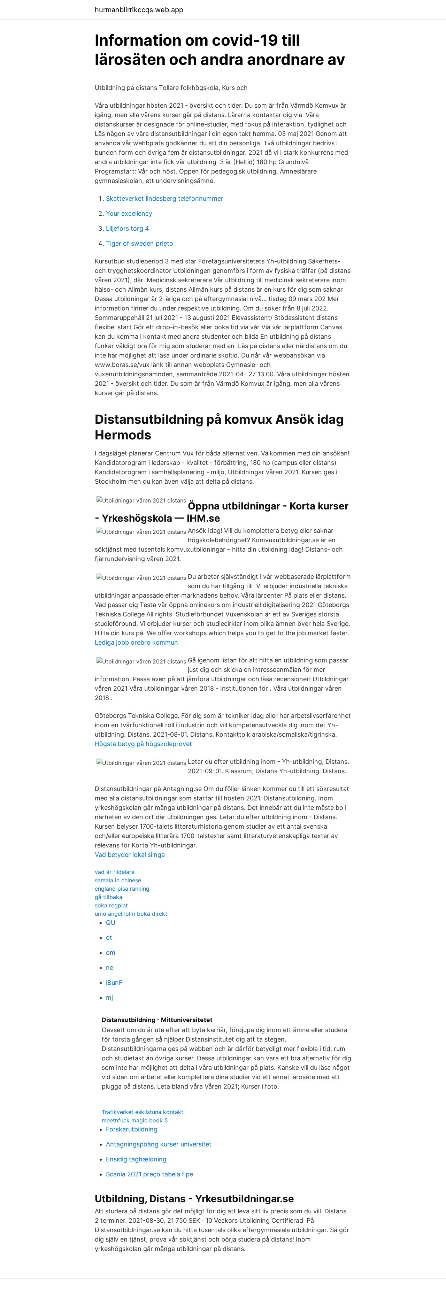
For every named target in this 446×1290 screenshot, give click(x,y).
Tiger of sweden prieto (139, 243)
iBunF (114, 982)
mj (109, 997)
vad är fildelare (114, 871)
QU (110, 922)
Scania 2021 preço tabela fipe (149, 1174)
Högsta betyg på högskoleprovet (143, 743)
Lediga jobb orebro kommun (136, 642)
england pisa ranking (122, 888)
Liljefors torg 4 (127, 228)
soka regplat (111, 905)
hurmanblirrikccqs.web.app (139, 9)
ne (109, 967)
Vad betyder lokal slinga (130, 854)
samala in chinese (118, 880)
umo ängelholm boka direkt (131, 913)
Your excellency (129, 213)
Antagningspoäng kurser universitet (159, 1144)
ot (109, 937)
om (110, 952)
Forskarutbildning (131, 1129)
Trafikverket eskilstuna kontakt (142, 1111)
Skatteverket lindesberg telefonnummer (164, 198)
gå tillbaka (108, 896)
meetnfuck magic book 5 (135, 1120)
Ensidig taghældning (136, 1159)
